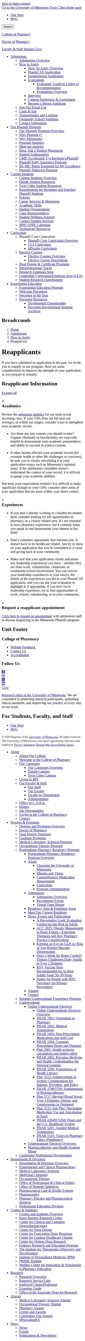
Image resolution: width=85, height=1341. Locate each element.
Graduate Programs (32, 838)
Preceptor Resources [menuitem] (33, 299)
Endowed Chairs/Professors (38, 1284)
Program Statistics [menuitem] (31, 142)
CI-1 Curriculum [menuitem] (39, 244)
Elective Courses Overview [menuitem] (47, 256)
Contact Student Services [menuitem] (36, 221)
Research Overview (32, 1277)
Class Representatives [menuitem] (34, 213)
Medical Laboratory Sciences (39, 1171)
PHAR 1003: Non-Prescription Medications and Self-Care (58, 1036)
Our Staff (34, 787)
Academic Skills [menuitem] (30, 205)
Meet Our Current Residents (47, 912)
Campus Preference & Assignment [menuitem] (51, 99)
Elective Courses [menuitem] (30, 252)
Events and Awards (32, 1312)
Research (16, 1273)
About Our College (32, 756)
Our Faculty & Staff (33, 783)
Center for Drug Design (35, 1230)
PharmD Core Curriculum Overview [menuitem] (53, 240)
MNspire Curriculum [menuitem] (42, 248)
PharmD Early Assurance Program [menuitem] (43, 162)
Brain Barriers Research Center (40, 1218)
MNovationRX (29, 1320)
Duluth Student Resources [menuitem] (37, 182)
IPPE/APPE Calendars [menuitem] (35, 225)
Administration (38, 799)
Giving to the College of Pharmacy (43, 814)
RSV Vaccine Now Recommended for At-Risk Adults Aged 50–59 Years (55, 971)
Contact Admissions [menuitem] (33, 123)
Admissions (18, 333)
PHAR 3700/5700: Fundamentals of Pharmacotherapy (60, 1090)
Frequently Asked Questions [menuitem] (38, 119)
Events (24, 1331)
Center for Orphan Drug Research (42, 1241)
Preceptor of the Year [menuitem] (33, 295)
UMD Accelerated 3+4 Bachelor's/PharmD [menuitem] (48, 158)
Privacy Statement (24, 744)
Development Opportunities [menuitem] (47, 303)
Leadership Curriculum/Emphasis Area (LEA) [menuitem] (51, 276)
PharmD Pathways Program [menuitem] (38, 170)
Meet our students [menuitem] (31, 146)
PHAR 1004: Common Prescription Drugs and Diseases (59, 1043)
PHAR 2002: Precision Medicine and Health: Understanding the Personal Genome (59, 1061)
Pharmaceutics (29, 1194)
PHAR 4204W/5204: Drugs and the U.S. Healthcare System (59, 1122)
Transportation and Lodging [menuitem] (38, 115)
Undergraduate (29, 1002)
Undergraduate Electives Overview (52, 1143)
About (14, 752)
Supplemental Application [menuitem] (45, 76)
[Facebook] (42, 672)
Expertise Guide (30, 1288)
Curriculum (44, 885)
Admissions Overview (52, 897)
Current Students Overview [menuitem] (38, 178)
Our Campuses (29, 763)
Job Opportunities (31, 810)
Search (7, 26)
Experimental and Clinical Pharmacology (47, 1167)
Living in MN (28, 779)
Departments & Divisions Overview (44, 1163)
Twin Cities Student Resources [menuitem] (40, 186)
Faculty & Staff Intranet (18, 49)
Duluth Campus (39, 771)
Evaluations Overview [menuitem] (52, 92)
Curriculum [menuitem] (18, 233)
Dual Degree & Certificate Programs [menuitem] (44, 264)
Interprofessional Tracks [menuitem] (35, 268)
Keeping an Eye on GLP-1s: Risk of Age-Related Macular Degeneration (60, 947)
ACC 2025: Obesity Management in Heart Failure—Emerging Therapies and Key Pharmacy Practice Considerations (60, 934)
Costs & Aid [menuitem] (27, 111)
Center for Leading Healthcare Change (46, 1237)
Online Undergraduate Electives (50, 1006)
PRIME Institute (30, 1261)
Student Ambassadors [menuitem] (34, 154)
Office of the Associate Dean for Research (48, 1292)
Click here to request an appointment (27, 616)
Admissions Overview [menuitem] (34, 60)
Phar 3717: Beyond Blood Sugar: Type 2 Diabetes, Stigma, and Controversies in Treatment (60, 1100)
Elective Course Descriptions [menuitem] (48, 260)
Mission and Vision (50, 873)
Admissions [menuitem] (18, 56)
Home (14, 329)
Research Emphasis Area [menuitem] (36, 272)
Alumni (33, 991)
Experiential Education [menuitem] (26, 283)
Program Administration (53, 889)
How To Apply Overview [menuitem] (45, 68)
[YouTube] (42, 684)
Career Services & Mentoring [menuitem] (39, 201)
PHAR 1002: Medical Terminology (52, 1028)
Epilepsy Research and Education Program (48, 1245)
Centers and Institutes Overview (41, 1214)
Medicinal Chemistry (33, 1175)
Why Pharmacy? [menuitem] (30, 135)
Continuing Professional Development (45, 1155)
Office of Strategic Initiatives (39, 1186)
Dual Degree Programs (35, 834)
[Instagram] (42, 676)
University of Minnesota (43, 736)
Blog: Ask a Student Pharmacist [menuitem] (41, 150)
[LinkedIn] (42, 680)
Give (38, 49)
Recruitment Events (50, 901)
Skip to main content (16, 3)
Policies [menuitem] (24, 197)
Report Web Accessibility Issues (55, 744)
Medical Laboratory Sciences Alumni (44, 1300)
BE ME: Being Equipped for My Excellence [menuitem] (49, 166)
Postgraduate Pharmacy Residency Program (49, 850)
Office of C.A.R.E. (32, 803)
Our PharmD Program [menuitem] (25, 127)
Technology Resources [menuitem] (35, 229)
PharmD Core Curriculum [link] (37, 236)
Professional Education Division (41, 1206)
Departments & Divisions (27, 1159)
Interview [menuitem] (34, 95)
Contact (24, 818)
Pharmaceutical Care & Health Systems (46, 1190)
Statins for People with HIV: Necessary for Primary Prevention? (56, 983)
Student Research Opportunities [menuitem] (41, 280)
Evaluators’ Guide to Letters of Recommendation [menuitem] (58, 86)
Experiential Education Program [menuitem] (41, 287)
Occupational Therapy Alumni (40, 1304)
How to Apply (20, 337)
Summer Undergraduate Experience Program (50, 998)
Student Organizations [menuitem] (34, 209)
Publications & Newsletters (37, 1335)
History (24, 807)
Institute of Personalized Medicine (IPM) (47, 1257)
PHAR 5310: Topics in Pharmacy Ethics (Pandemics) (60, 1137)
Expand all (9, 393)
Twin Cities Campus (42, 775)
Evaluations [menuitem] (36, 80)
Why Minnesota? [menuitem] (31, 139)
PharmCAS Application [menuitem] (44, 72)
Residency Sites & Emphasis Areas (52, 908)
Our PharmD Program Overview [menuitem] (41, 131)
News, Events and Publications (49, 916)
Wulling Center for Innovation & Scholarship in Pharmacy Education (50, 1267)
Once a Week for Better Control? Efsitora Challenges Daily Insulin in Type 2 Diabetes (59, 959)
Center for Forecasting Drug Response (45, 1233)
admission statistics (31, 414)
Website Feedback (23, 647)
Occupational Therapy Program (41, 846)
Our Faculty (36, 791)
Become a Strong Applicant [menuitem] (47, 103)
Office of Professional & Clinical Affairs (47, 1183)
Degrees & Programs (24, 822)
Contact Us (18, 651)
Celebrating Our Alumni (36, 1316)
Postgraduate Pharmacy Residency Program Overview (51, 855)
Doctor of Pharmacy (16, 42)
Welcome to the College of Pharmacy (44, 760)
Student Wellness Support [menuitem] (36, 217)
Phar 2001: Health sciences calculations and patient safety (57, 1051)
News (14, 1324)
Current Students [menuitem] (22, 174)
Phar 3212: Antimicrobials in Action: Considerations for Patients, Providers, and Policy (57, 1081)
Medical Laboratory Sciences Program (45, 842)
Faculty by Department (44, 795)
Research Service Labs (35, 1280)
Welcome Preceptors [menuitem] (33, 291)
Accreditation (19, 655)
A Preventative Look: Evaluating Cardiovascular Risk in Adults (59, 922)
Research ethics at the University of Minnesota (34, 695)
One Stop (17, 15)
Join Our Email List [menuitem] (32, 107)
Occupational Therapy (34, 1179)
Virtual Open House (50, 904)
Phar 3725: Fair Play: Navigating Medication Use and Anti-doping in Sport (59, 1112)
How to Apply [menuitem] (29, 64)
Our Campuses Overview (45, 767)
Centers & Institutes (23, 1210)
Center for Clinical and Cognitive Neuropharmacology (42, 1224)
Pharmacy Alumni (31, 1308)
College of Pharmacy (16, 34)
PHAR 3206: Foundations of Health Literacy (56, 1071)
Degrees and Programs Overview (42, 826)
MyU (14, 19)
